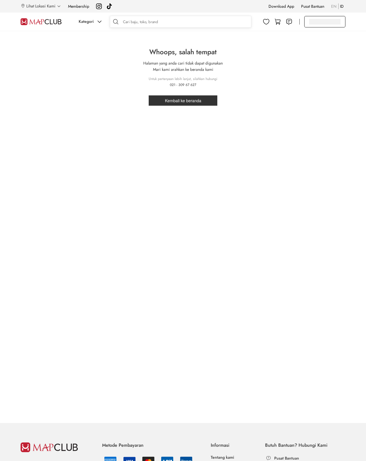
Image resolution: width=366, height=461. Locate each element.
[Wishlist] (266, 21)
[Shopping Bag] (277, 21)
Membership (78, 6)
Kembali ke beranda (183, 100)
